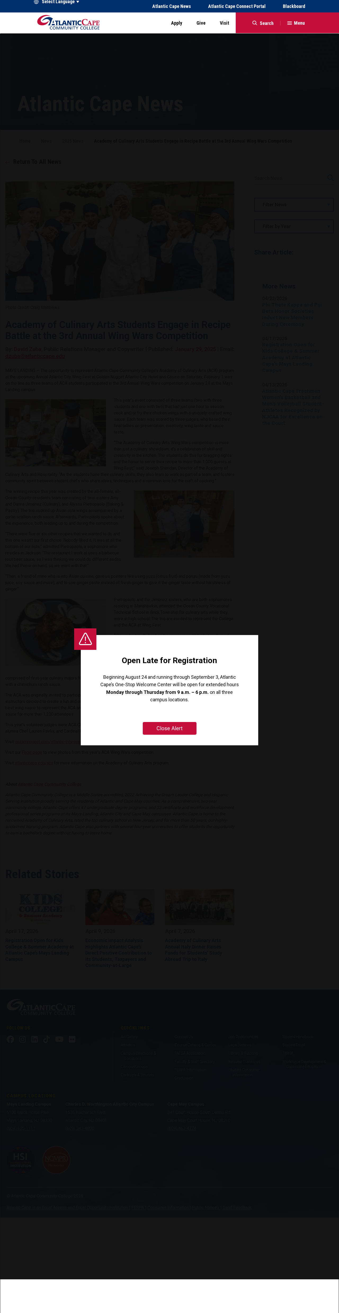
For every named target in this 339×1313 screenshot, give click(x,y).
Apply (176, 23)
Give (201, 23)
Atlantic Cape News (171, 6)
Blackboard (294, 6)
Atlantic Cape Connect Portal (237, 6)
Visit (224, 23)
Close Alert (170, 728)
